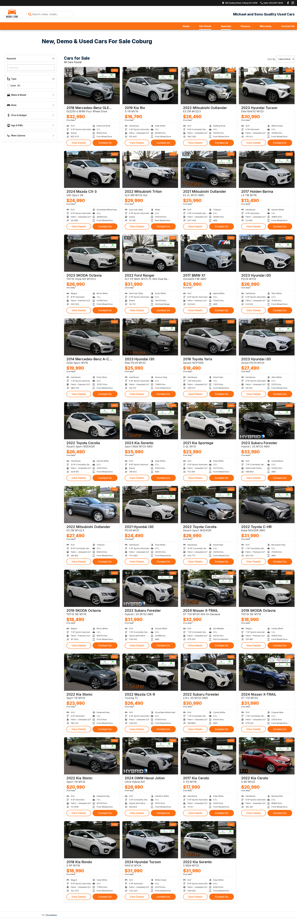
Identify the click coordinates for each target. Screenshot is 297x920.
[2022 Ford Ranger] (150, 253)
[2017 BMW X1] (208, 253)
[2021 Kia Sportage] (208, 420)
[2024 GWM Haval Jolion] (150, 755)
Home (186, 26)
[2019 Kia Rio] (150, 85)
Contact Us (288, 26)
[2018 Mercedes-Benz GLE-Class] (92, 85)
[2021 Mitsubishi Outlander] (208, 169)
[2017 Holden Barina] (267, 169)
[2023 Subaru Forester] (267, 420)
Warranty (265, 26)
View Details (79, 142)
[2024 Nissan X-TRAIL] (208, 588)
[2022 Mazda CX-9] (150, 672)
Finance (245, 26)
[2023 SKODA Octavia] (92, 253)
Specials (226, 26)
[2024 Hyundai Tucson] (150, 839)
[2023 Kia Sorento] (150, 420)
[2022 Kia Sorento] (208, 839)
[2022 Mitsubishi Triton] (150, 169)
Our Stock (205, 26)
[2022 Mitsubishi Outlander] (208, 85)
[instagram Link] (293, 3)
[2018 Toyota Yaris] (208, 337)
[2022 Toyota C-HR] (267, 504)
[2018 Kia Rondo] (92, 839)
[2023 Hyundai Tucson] (267, 85)
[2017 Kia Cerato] (208, 755)
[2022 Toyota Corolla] (92, 420)
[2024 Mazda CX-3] (92, 169)
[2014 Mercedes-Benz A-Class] (92, 337)
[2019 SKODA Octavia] (92, 588)
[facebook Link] (288, 3)
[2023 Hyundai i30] (267, 253)
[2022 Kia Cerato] (267, 755)
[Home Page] (12, 14)
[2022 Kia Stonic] (92, 672)
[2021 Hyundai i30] (150, 504)
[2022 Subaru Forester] (150, 588)
